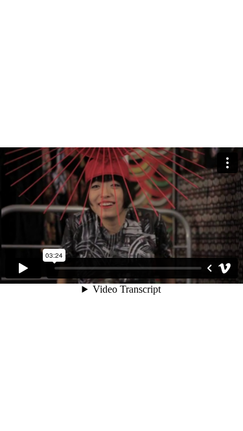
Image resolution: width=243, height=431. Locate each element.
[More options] (227, 162)
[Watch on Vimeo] (225, 268)
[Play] (23, 268)
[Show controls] (209, 268)
